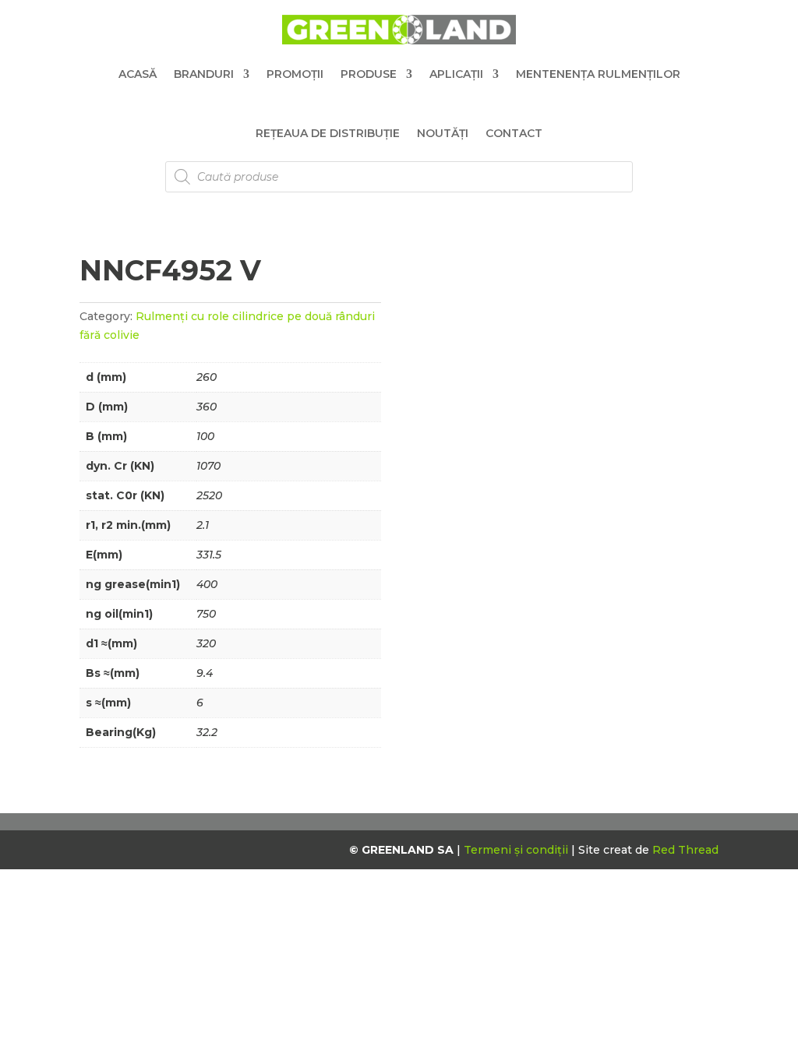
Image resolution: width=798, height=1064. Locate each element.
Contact (514, 133)
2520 (209, 495)
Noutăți (442, 133)
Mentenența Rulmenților (598, 74)
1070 (208, 466)
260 (206, 377)
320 (206, 643)
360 (206, 407)
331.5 (208, 555)
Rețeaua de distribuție (328, 133)
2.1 (202, 525)
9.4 (204, 673)
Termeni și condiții (517, 850)
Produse (369, 74)
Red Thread (685, 850)
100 (205, 436)
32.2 (206, 732)
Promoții (295, 74)
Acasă (137, 74)
